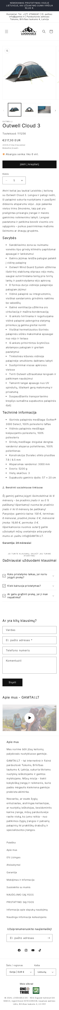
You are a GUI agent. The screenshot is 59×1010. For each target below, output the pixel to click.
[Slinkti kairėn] (3, 110)
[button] (6, 31)
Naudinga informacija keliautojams (27, 917)
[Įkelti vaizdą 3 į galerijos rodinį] (44, 109)
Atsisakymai (13, 864)
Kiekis (5, 174)
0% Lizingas (13, 857)
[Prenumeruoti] (48, 938)
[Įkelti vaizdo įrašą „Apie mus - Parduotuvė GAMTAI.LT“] (29, 718)
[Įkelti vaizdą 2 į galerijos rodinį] (29, 109)
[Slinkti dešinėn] (55, 110)
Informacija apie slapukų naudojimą (27, 909)
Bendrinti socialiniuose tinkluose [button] (24, 487)
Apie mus (12, 849)
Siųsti (12, 682)
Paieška (11, 842)
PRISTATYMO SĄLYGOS (20, 902)
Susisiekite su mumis (18, 887)
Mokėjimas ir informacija (20, 879)
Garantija (12, 872)
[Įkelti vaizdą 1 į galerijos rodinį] (14, 109)
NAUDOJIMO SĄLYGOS (20, 894)
